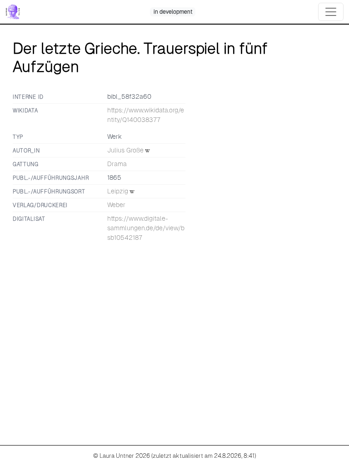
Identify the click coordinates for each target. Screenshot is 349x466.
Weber (116, 204)
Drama (117, 163)
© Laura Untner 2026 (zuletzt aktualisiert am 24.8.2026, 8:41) (174, 455)
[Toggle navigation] (331, 12)
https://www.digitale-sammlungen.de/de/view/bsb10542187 (145, 228)
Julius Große (125, 150)
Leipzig (117, 191)
